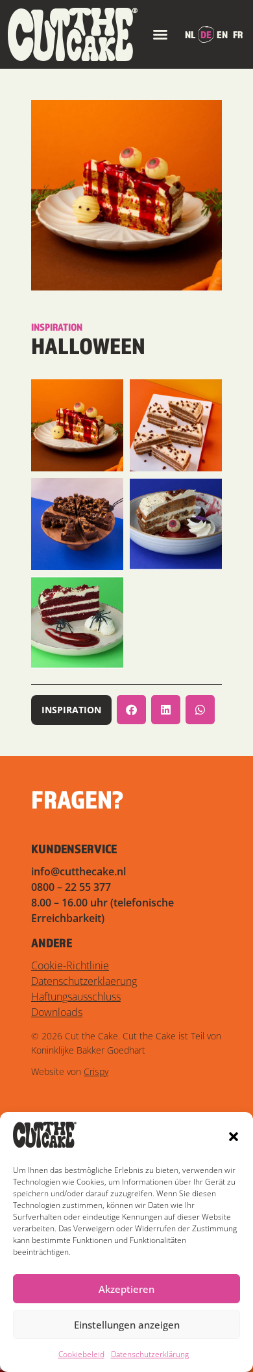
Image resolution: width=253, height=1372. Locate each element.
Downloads (56, 1012)
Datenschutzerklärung (150, 1354)
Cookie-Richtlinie (70, 965)
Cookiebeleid (81, 1354)
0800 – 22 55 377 (71, 887)
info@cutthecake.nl (78, 871)
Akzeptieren (126, 1289)
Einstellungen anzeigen (127, 1324)
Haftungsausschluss (76, 996)
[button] (233, 1136)
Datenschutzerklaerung (84, 981)
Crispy (96, 1071)
